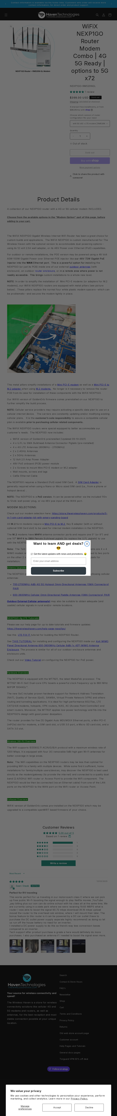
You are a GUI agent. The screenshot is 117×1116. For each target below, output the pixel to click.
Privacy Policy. (79, 1098)
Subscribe (58, 571)
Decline (89, 1107)
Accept (57, 1107)
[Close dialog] (86, 543)
